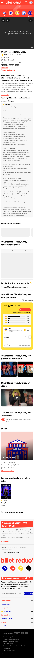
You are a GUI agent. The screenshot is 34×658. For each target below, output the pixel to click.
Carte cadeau (5, 615)
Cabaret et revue (6, 534)
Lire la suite (5, 95)
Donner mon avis (25, 310)
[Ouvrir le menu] (3, 2)
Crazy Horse (5, 57)
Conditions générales (9, 637)
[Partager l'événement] (3, 20)
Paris (3, 536)
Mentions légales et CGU (10, 641)
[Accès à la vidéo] (30, 20)
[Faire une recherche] (26, 2)
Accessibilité (6, 648)
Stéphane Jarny (22, 287)
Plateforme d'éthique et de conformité (14, 646)
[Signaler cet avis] (9, 345)
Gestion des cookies (9, 650)
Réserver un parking (7, 471)
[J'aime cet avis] (6, 345)
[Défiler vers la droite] (32, 14)
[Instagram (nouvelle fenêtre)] (20, 568)
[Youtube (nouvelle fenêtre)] (12, 568)
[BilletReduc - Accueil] (13, 2)
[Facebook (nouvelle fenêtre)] (4, 568)
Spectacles (22, 547)
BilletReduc (5, 547)
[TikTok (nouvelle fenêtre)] (28, 568)
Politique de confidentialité (11, 639)
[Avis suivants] (30, 337)
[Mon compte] (31, 2)
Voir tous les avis (27, 300)
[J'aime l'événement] (8, 20)
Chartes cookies (8, 643)
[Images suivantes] (32, 369)
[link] (4, 14)
